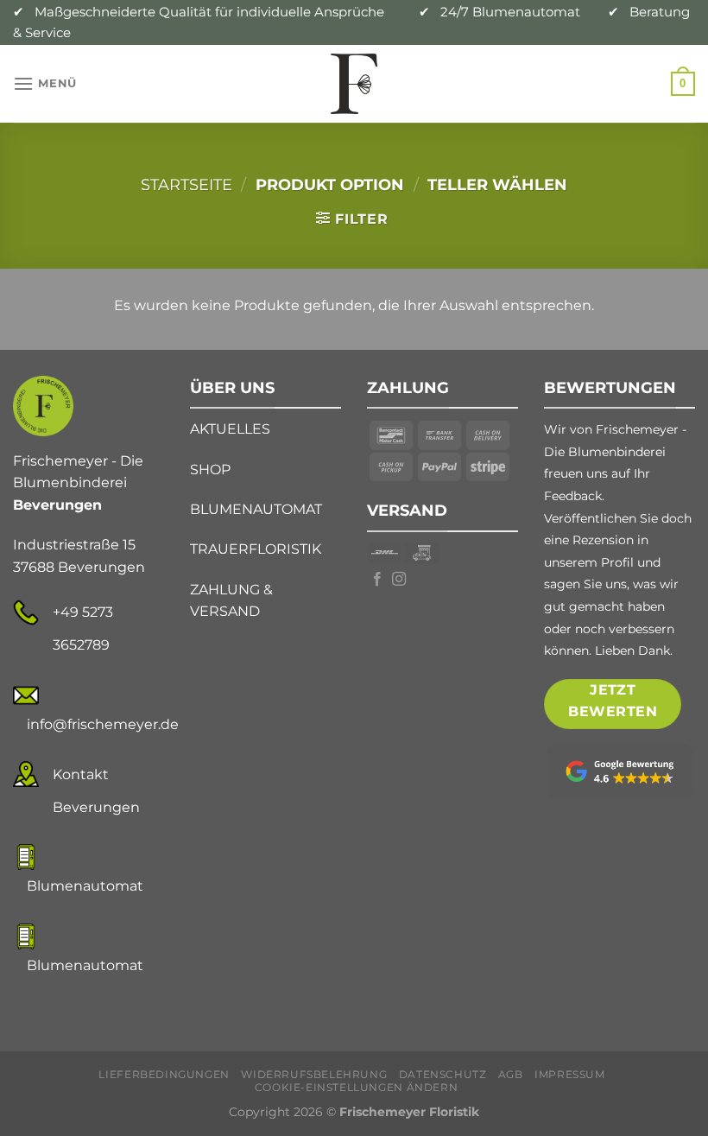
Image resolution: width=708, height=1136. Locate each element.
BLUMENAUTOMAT (256, 509)
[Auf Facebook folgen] (377, 579)
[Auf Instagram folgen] (399, 579)
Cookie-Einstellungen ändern (356, 1087)
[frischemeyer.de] (354, 84)
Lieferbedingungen (163, 1074)
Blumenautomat (85, 886)
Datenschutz (443, 1074)
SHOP (210, 469)
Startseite (186, 184)
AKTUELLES (230, 429)
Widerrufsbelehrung (314, 1074)
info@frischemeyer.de (103, 724)
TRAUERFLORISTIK (255, 549)
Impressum (569, 1074)
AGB (510, 1074)
